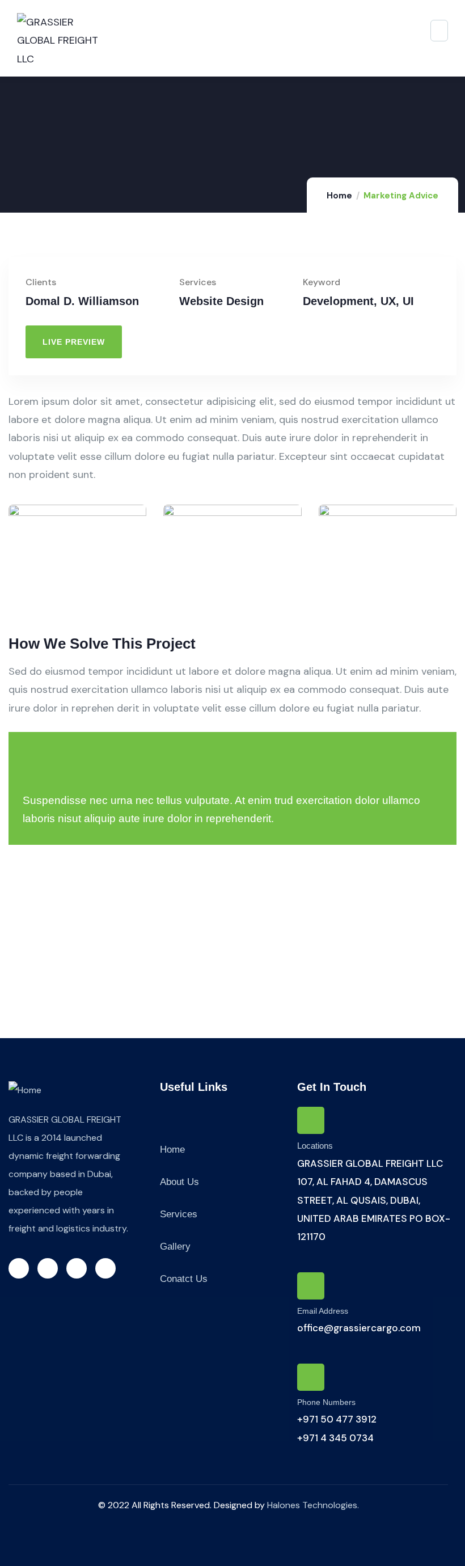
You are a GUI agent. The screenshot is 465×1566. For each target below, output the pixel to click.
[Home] (25, 1090)
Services (178, 1214)
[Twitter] (19, 1268)
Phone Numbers (326, 1402)
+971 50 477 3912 (337, 1419)
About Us (179, 1181)
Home (339, 195)
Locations (315, 1145)
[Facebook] (47, 1268)
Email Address (322, 1310)
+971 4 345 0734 (335, 1438)
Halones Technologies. (313, 1505)
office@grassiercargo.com (359, 1328)
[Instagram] (76, 1268)
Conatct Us (184, 1278)
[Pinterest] (105, 1268)
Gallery (175, 1246)
